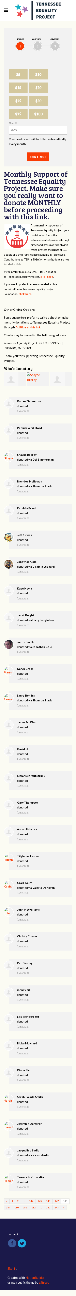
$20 (38, 87)
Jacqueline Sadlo (28, 1150)
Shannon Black (42, 486)
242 (48, 1207)
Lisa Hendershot (28, 1016)
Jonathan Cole (26, 561)
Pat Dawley (24, 963)
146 (48, 1201)
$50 (38, 100)
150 (16, 1207)
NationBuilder (35, 1277)
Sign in (11, 1268)
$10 (38, 74)
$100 (38, 113)
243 (57, 1207)
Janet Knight (25, 615)
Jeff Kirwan (24, 535)
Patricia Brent (26, 508)
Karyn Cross (25, 668)
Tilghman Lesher (28, 856)
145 (39, 1201)
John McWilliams (28, 909)
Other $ (13, 122)
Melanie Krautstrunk (31, 775)
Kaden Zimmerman (29, 401)
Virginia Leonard (43, 566)
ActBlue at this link (28, 327)
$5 (18, 74)
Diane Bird (24, 1070)
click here (46, 276)
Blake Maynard (27, 1043)
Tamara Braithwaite (30, 1177)
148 (65, 1201)
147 (57, 1201)
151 (25, 1207)
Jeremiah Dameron (29, 1123)
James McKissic (27, 722)
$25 (18, 100)
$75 (18, 113)
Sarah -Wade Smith (30, 1097)
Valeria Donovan (43, 887)
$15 (18, 87)
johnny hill (24, 990)
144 (31, 1201)
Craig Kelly (24, 882)
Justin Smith (25, 642)
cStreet (44, 1282)
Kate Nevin (24, 588)
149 (8, 1207)
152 (33, 1207)
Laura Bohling (26, 695)
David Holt (24, 749)
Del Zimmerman (43, 459)
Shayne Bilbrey (26, 454)
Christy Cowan (27, 936)
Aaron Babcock (27, 829)
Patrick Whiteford (29, 428)
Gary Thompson (28, 802)
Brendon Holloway (29, 481)
